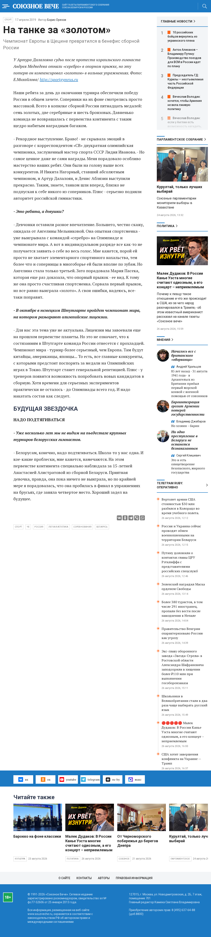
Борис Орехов (56, 19)
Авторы (104, 878)
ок (48, 779)
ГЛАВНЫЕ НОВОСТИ (176, 21)
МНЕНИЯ (163, 340)
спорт (18, 527)
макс (138, 779)
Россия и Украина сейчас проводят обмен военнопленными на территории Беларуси (181, 533)
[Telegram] (130, 517)
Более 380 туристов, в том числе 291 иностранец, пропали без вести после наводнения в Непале (182, 609)
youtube (71, 779)
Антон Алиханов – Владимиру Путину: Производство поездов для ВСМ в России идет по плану (184, 58)
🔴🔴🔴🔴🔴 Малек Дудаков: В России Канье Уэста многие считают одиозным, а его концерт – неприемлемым (183, 732)
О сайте (64, 878)
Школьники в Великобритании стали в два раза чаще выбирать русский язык (184, 703)
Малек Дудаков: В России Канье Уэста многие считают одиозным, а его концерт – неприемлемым (180, 280)
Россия (38, 527)
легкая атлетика (58, 527)
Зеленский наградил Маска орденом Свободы (183, 586)
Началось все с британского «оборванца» (183, 355)
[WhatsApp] (142, 517)
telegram (94, 779)
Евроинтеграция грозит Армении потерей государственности (187, 408)
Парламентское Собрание (180, 139)
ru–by (116, 779)
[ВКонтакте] (119, 517)
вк (26, 779)
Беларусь (102, 527)
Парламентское (180, 859)
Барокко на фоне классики (37, 836)
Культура (20, 859)
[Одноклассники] (125, 517)
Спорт (8, 20)
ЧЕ (28, 527)
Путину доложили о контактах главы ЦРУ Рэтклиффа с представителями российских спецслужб (180, 562)
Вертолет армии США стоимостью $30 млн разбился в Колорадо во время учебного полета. (180, 506)
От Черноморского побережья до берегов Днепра (137, 841)
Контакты (84, 878)
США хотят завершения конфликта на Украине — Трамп (181, 759)
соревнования (82, 527)
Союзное (124, 859)
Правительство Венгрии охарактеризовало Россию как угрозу (182, 633)
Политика (166, 226)
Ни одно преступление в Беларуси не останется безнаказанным (184, 440)
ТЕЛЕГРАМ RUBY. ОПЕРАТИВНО (170, 485)
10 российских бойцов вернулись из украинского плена (182, 36)
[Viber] (136, 517)
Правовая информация (134, 878)
